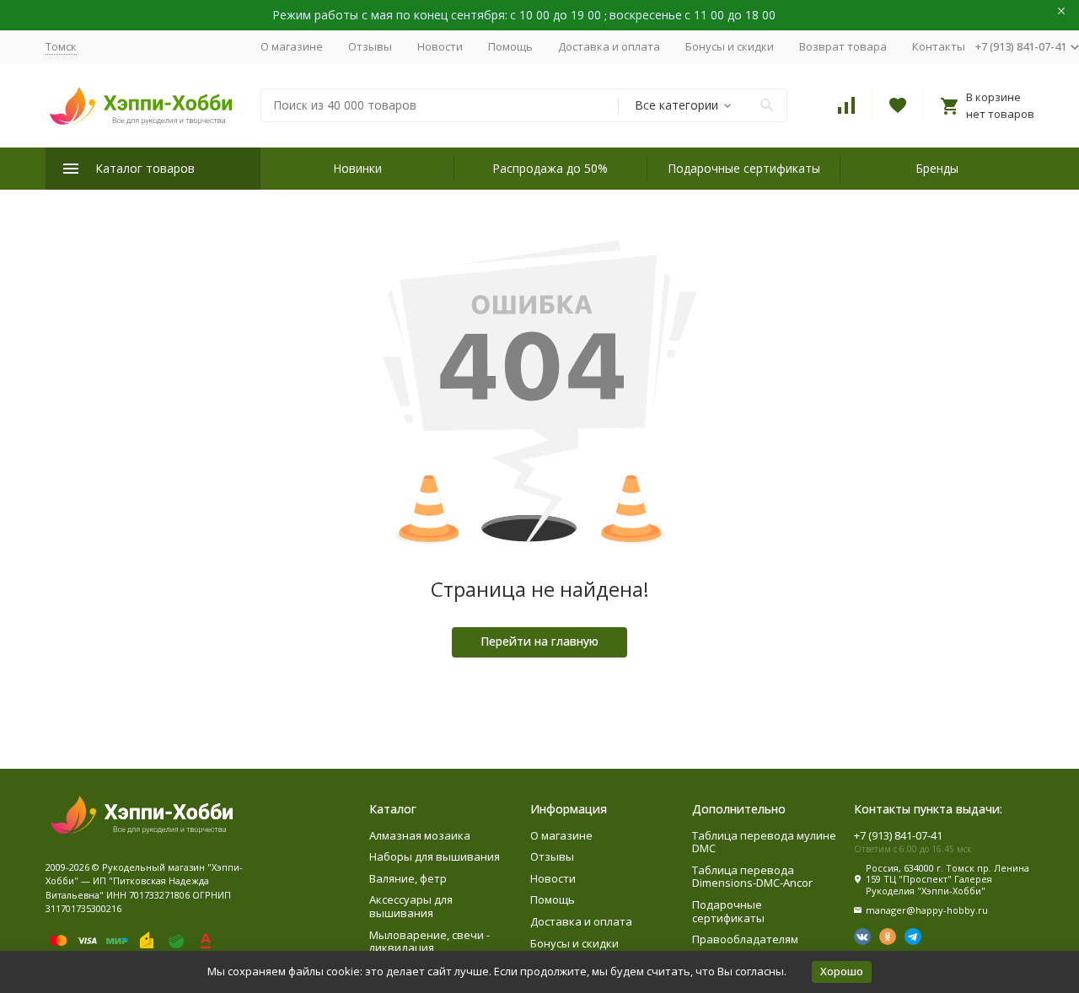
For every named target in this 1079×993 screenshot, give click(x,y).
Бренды (936, 168)
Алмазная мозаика (419, 835)
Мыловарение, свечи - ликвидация (429, 941)
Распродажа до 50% (550, 168)
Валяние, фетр (408, 878)
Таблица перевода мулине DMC (764, 842)
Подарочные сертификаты (744, 168)
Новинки (357, 168)
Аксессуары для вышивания (411, 906)
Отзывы (370, 46)
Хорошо (841, 971)
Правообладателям (745, 939)
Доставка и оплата (609, 46)
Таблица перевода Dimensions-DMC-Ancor (752, 876)
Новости (440, 46)
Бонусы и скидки (729, 46)
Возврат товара (843, 46)
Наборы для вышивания (434, 856)
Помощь (510, 46)
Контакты (938, 46)
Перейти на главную (539, 641)
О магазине (291, 46)
